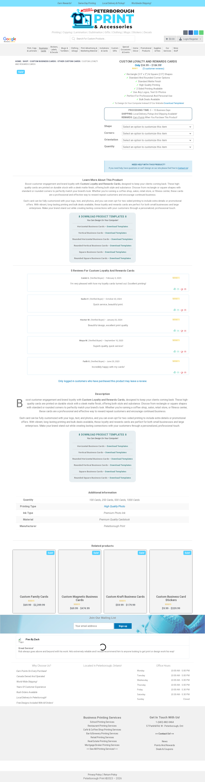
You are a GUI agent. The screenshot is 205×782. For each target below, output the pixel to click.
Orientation (111, 139)
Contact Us (183, 168)
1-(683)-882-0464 (165, 722)
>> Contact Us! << (164, 733)
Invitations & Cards (104, 49)
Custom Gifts (114, 49)
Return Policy (110, 774)
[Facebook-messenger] (196, 32)
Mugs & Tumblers (64, 49)
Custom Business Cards (43, 61)
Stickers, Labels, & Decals (54, 50)
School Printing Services (102, 722)
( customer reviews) (153, 68)
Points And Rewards (164, 745)
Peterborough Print (94, 778)
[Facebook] (191, 32)
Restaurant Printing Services (102, 726)
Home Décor (135, 49)
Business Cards (43, 49)
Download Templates (174, 103)
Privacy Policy (95, 774)
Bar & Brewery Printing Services (102, 733)
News (165, 741)
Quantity (109, 146)
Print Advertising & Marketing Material (89, 49)
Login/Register (190, 39)
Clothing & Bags (74, 49)
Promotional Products (146, 49)
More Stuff (176, 49)
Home (18, 61)
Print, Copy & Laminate (32, 49)
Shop (25, 61)
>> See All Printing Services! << (102, 749)
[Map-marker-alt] (201, 32)
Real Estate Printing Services (102, 741)
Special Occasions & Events (126, 50)
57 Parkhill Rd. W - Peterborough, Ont (164, 726)
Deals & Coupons (164, 749)
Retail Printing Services (102, 737)
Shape (108, 126)
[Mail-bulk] (185, 32)
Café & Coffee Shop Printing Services (102, 729)
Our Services (167, 49)
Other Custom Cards (68, 61)
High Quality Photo (114, 506)
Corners (109, 132)
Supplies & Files (157, 49)
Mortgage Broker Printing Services (102, 745)
